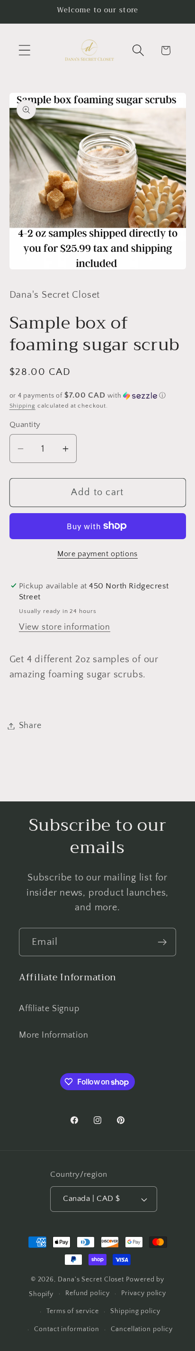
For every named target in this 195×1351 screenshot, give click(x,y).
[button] (24, 50)
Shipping (22, 405)
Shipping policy (135, 1311)
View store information (64, 627)
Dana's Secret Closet (91, 1279)
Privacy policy (143, 1293)
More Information (53, 1035)
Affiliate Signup (49, 1008)
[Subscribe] (162, 942)
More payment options (97, 554)
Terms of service (72, 1311)
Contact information (66, 1329)
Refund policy (87, 1293)
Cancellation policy (141, 1329)
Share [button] (30, 725)
